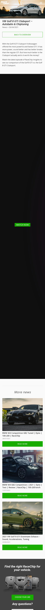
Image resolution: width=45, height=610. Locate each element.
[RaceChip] (15, 4)
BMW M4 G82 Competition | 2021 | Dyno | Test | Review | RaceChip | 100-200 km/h (22, 486)
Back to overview (22, 34)
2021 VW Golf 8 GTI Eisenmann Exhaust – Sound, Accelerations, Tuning (21, 538)
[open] (41, 2)
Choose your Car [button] (22, 597)
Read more (22, 444)
